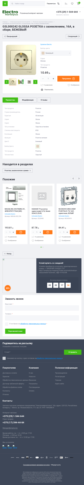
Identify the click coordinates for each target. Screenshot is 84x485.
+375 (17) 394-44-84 (13, 422)
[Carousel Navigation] (76, 178)
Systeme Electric (46, 44)
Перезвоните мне (15, 331)
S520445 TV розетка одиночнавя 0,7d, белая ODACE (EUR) (41, 211)
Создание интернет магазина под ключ (36, 465)
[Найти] (12, 3)
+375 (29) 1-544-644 (67, 12)
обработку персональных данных (33, 324)
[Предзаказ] (21, 232)
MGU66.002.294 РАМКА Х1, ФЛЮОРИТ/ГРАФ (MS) (15, 210)
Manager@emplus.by (10, 428)
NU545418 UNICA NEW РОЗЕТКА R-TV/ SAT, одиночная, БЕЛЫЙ (67, 211)
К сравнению (48, 85)
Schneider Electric (10, 214)
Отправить (72, 352)
